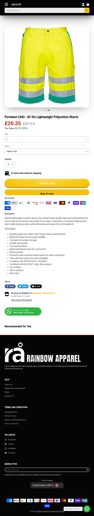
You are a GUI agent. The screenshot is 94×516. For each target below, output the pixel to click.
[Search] (86, 10)
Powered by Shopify (56, 511)
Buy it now (47, 193)
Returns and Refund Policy (15, 420)
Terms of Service (11, 424)
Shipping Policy (11, 412)
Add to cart (47, 183)
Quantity (8, 159)
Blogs (7, 392)
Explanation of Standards (15, 388)
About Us (8, 384)
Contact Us (9, 396)
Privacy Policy (10, 416)
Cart (87, 4)
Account (83, 4)
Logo (16, 4)
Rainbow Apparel (42, 511)
